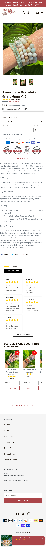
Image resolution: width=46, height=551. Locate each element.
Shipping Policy (10, 442)
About (6, 431)
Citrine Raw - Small (19, 539)
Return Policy (9, 448)
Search (7, 425)
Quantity (36, 126)
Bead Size (6, 126)
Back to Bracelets (24, 405)
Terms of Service (10, 460)
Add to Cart (12, 388)
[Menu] (42, 12)
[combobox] (12, 383)
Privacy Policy (9, 454)
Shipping (5, 105)
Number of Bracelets (10, 117)
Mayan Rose (26, 532)
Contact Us (8, 436)
